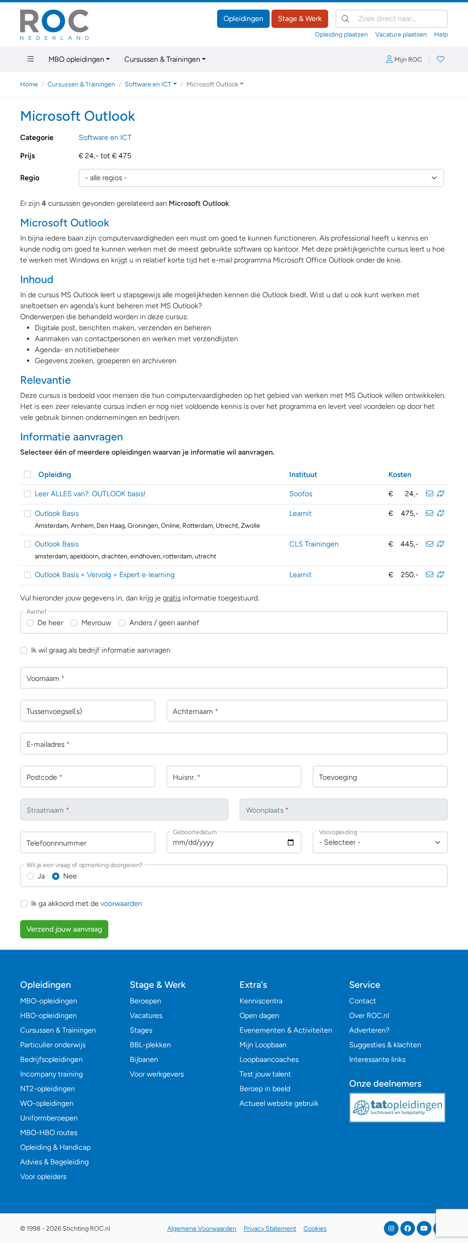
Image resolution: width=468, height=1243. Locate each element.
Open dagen (259, 1015)
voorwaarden (121, 903)
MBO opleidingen (76, 59)
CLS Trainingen (314, 544)
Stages (141, 1030)
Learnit (300, 513)
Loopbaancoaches (268, 1059)
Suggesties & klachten (385, 1044)
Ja (41, 876)
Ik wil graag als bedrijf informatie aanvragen (100, 650)
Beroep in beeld (264, 1088)
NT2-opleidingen (47, 1088)
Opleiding (54, 474)
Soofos (300, 493)
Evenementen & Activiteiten (285, 1030)
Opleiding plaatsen (341, 34)
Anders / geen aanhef (164, 622)
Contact (362, 1001)
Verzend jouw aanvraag (64, 929)
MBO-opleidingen (48, 1001)
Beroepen (145, 1001)
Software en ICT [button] (148, 84)
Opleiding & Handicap (55, 1147)
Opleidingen (243, 18)
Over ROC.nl (369, 1015)
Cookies (315, 1228)
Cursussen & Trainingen (162, 59)
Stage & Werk (300, 18)
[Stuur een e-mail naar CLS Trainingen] (429, 544)
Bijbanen (144, 1059)
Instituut (303, 474)
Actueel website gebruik (279, 1103)
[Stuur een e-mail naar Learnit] (429, 513)
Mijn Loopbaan (263, 1044)
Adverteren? (369, 1030)
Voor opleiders (43, 1176)
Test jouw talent (265, 1074)
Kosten (399, 474)
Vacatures (146, 1015)
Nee (70, 876)
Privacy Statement (270, 1228)
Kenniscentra (260, 1001)
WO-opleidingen (47, 1103)
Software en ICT (105, 137)
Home (29, 84)
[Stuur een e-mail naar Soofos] (429, 493)
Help (441, 34)
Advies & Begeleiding (54, 1161)
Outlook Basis (57, 513)
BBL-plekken (150, 1044)
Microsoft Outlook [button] (212, 84)
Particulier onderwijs (52, 1044)
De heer (50, 622)
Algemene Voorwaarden (201, 1228)
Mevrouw (96, 622)
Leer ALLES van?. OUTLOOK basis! (90, 493)
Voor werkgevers (157, 1074)
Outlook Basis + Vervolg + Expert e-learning (105, 574)
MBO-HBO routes (48, 1132)
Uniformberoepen (49, 1118)
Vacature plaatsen (401, 34)
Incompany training (51, 1074)
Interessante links (377, 1059)
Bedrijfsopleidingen (51, 1059)
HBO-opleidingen (48, 1015)
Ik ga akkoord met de (86, 903)
